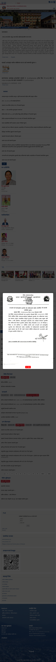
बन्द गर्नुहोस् (28, 367)
